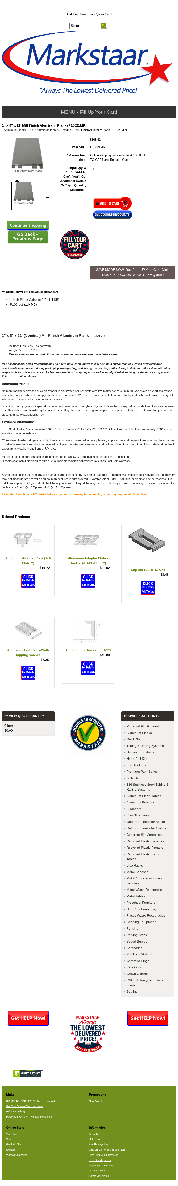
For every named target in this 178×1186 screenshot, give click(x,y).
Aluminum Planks (15, 130)
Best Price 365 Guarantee (103, 1154)
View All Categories (17, 1154)
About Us (94, 1134)
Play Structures (138, 815)
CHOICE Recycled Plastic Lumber (145, 982)
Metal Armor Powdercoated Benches (146, 880)
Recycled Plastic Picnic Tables (143, 856)
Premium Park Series (142, 771)
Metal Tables (136, 896)
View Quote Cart (101, 14)
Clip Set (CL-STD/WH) (148, 570)
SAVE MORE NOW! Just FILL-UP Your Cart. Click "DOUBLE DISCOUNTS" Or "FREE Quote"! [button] (132, 272)
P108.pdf (16, 304)
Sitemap (10, 1149)
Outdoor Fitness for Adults (146, 822)
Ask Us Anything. (15, 1111)
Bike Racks (135, 865)
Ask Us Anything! (98, 1144)
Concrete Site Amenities (144, 834)
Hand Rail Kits (137, 758)
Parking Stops (137, 935)
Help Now (94, 1139)
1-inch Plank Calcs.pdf (26, 299)
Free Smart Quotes (100, 1160)
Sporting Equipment (141, 922)
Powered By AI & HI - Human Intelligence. (29, 1116)
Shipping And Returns (101, 1165)
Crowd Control (137, 974)
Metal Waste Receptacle (144, 889)
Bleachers (134, 809)
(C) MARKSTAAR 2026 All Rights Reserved (30, 1101)
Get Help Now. (76, 14)
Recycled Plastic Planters (145, 847)
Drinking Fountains (140, 752)
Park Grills (134, 967)
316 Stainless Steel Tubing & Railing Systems (147, 787)
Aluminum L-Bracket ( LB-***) (88, 650)
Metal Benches (137, 872)
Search (10, 1139)
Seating (132, 991)
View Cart (11, 1134)
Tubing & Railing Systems (145, 746)
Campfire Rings (138, 961)
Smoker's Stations (140, 954)
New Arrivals (96, 1101)
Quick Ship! (135, 739)
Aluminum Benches (141, 802)
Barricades (134, 948)
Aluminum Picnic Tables (144, 796)
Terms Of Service (99, 1175)
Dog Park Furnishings (142, 909)
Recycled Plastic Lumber (145, 726)
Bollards (132, 778)
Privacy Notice (97, 1170)
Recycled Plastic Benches (145, 841)
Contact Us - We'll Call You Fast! (107, 1149)
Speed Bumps (137, 941)
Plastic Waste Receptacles (146, 915)
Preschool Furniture (141, 902)
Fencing (132, 928)
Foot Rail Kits (136, 765)
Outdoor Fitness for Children (147, 828)
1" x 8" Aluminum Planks (43, 130)
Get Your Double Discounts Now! (24, 1106)
